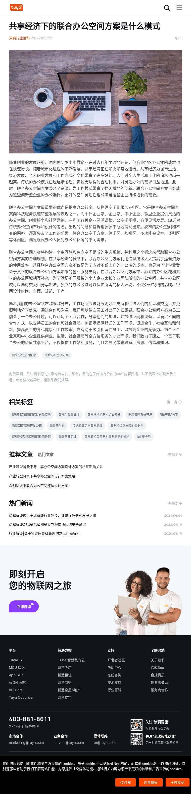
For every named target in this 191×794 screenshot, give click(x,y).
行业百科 (114, 690)
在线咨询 (114, 675)
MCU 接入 (17, 667)
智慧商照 (65, 682)
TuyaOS (15, 660)
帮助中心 (114, 667)
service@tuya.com (69, 742)
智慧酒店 (65, 667)
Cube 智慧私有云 (71, 660)
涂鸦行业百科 (19, 38)
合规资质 (158, 675)
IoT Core (16, 690)
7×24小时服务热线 (24, 726)
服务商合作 (159, 690)
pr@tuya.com (105, 742)
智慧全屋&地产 (69, 690)
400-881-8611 (30, 719)
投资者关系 (159, 682)
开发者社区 (116, 660)
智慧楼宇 (65, 697)
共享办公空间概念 (24, 355)
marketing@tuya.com (26, 742)
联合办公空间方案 (57, 355)
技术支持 (114, 682)
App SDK (16, 675)
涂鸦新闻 (158, 667)
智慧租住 (65, 675)
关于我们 (158, 660)
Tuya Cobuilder (21, 697)
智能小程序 (17, 682)
